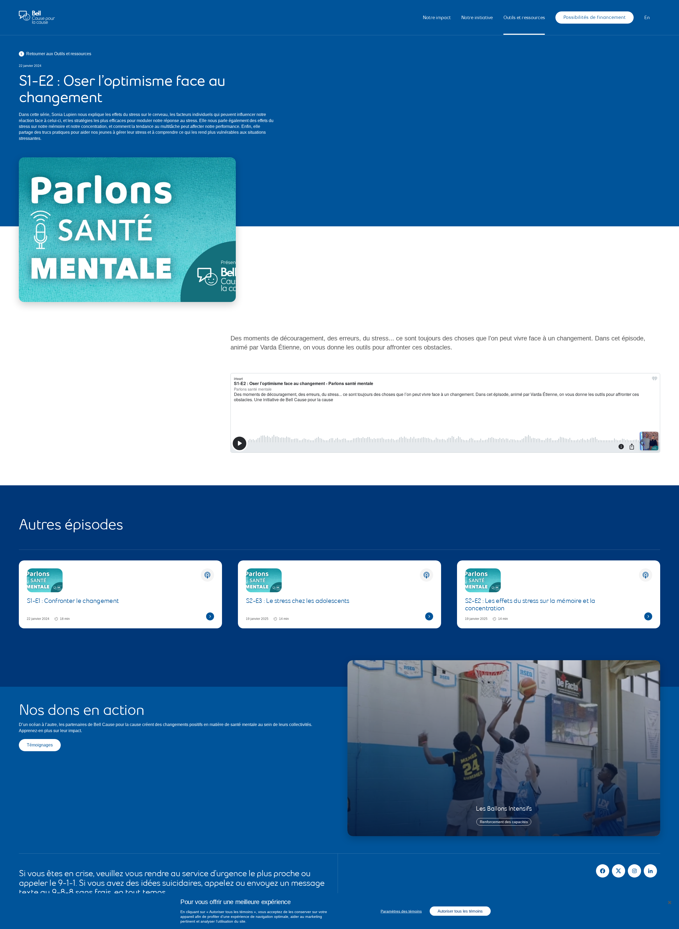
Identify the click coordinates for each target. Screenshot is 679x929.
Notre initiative (477, 17)
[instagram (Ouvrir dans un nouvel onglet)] (634, 871)
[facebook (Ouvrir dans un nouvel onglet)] (602, 871)
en (647, 17)
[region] (339, 911)
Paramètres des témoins (401, 911)
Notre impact (437, 17)
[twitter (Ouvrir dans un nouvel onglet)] (618, 871)
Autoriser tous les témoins (460, 911)
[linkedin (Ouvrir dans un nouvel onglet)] (650, 871)
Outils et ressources (524, 17)
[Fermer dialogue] (669, 902)
